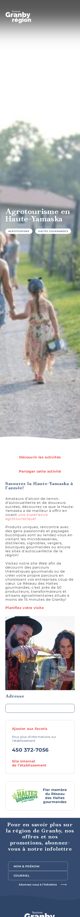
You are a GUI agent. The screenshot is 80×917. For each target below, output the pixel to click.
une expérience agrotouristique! (26, 517)
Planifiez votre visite (24, 608)
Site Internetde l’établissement (29, 763)
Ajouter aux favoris (30, 729)
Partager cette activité (40, 471)
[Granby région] (18, 17)
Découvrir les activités (40, 457)
